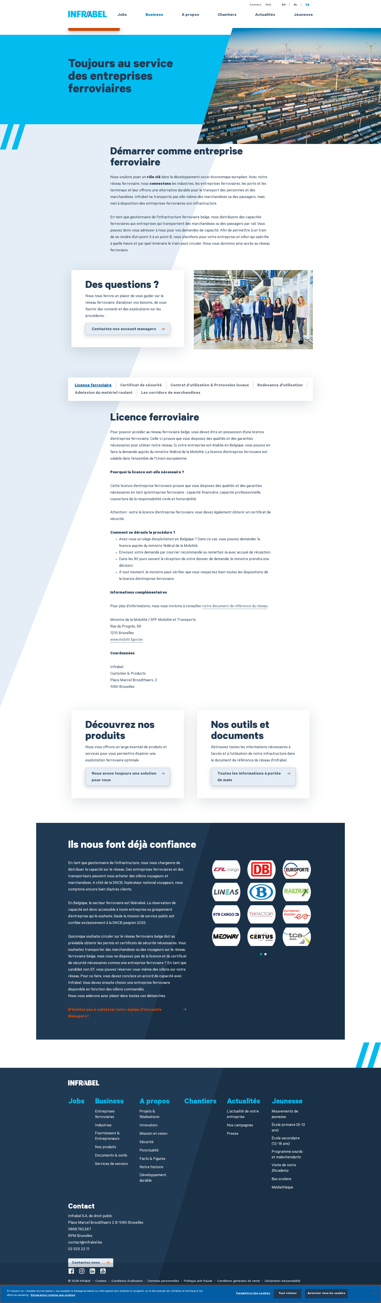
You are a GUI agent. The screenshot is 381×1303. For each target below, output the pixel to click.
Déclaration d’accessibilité (282, 1281)
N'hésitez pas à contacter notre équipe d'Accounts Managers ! (114, 1013)
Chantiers (227, 15)
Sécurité (146, 1142)
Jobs (122, 15)
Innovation (148, 1126)
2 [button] (265, 954)
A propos (190, 15)
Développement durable (153, 1178)
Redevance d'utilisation (280, 385)
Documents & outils (111, 1156)
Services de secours (111, 1164)
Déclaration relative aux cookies (53, 1295)
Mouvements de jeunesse (285, 1115)
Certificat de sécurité (141, 385)
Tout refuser (287, 1293)
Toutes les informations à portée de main (249, 777)
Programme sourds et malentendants (287, 1155)
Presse (232, 1134)
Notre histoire (151, 1168)
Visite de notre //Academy (284, 1168)
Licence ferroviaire (93, 385)
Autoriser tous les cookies (326, 1293)
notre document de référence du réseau (234, 607)
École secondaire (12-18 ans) (286, 1141)
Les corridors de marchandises (170, 393)
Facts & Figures (152, 1159)
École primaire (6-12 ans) (288, 1128)
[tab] (94, 385)
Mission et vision (153, 1134)
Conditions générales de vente (238, 1281)
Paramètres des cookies (253, 1293)
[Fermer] (374, 1293)
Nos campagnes (240, 1126)
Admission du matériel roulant (104, 393)
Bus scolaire (281, 1179)
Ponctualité (149, 1151)
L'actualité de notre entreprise (243, 1115)
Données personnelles (163, 1281)
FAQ (268, 5)
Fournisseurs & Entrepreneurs (107, 1136)
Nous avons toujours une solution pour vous (124, 777)
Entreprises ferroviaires (105, 1115)
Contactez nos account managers (124, 329)
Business (154, 15)
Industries (103, 1126)
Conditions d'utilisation (127, 1281)
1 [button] (261, 954)
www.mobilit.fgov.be (126, 640)
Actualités (265, 15)
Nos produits (105, 1148)
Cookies (100, 1281)
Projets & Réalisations (149, 1115)
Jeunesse (303, 15)
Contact (255, 5)
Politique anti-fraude (198, 1281)
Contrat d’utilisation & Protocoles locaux (209, 385)
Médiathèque (282, 1188)
